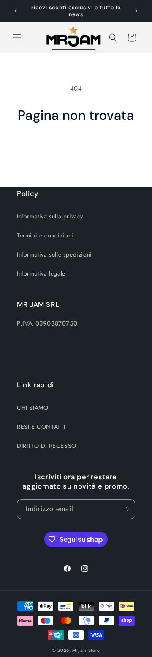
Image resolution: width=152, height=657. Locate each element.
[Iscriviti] (125, 509)
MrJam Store (86, 650)
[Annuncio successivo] (136, 11)
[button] (17, 37)
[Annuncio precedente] (15, 11)
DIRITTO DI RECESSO (46, 446)
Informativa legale (41, 273)
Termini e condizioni (45, 235)
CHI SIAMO (32, 407)
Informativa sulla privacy (50, 216)
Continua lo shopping (76, 147)
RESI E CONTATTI (41, 426)
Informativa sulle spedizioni (54, 254)
